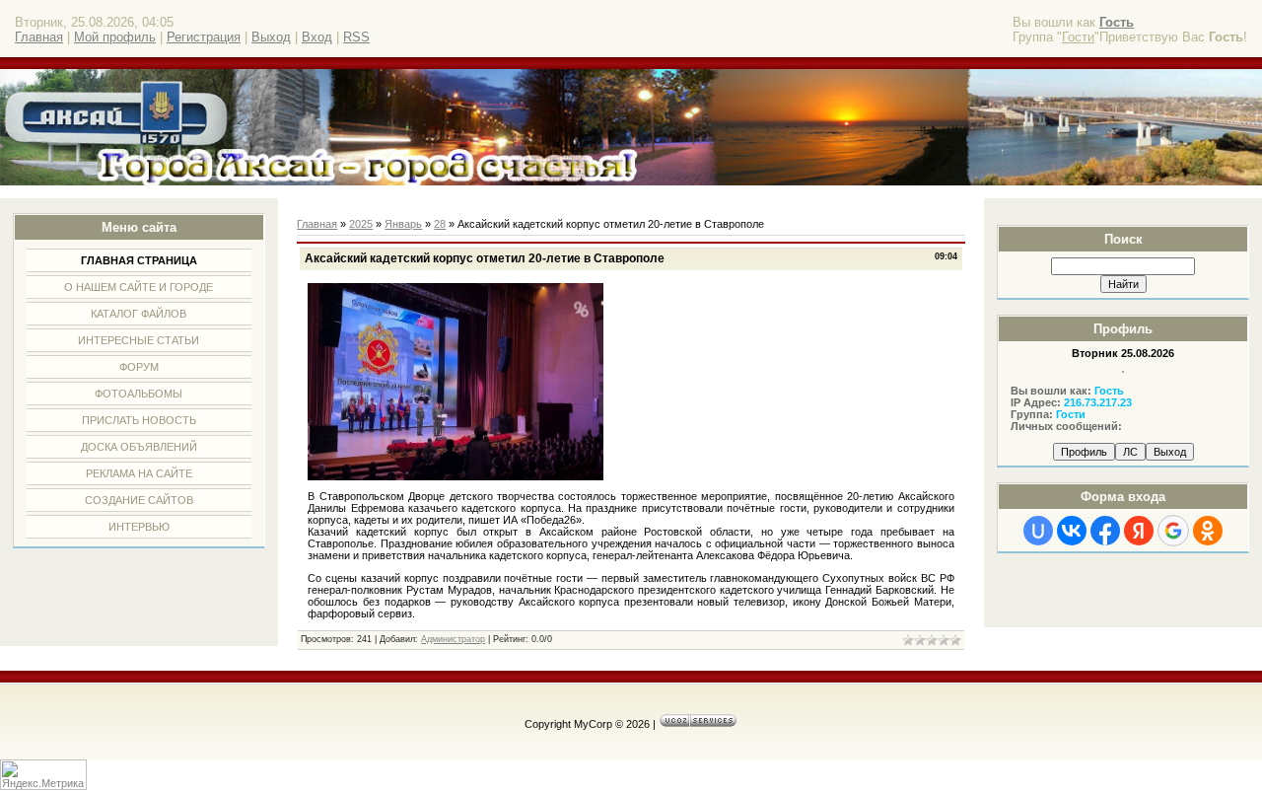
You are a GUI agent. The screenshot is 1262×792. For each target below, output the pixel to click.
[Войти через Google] (1173, 530)
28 (440, 224)
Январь (403, 224)
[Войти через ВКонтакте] (1072, 530)
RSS (356, 37)
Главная (39, 37)
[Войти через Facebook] (1105, 530)
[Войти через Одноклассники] (1208, 530)
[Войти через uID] (1038, 530)
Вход (317, 37)
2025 (361, 224)
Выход (271, 37)
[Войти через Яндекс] (1139, 530)
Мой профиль (115, 37)
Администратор (453, 639)
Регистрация (204, 37)
